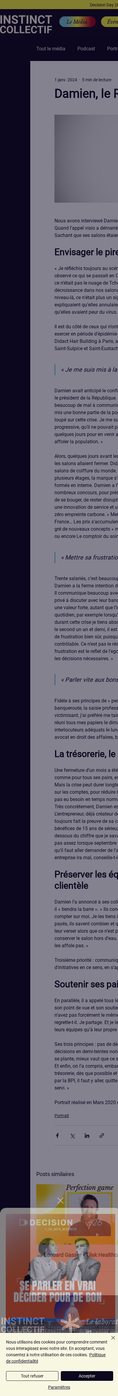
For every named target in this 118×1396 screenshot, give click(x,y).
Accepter (87, 1376)
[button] (60, 1191)
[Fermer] (109, 1341)
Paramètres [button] (59, 1387)
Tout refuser (32, 1376)
